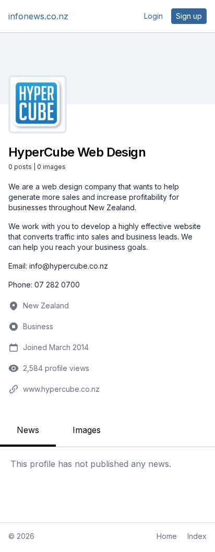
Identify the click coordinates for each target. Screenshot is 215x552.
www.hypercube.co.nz (61, 389)
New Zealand (46, 305)
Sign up (189, 15)
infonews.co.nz (38, 16)
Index (197, 536)
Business (38, 326)
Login (153, 15)
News (28, 430)
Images (87, 430)
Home (167, 536)
